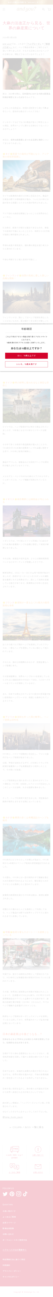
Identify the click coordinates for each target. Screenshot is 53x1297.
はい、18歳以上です (26, 356)
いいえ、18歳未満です (26, 364)
